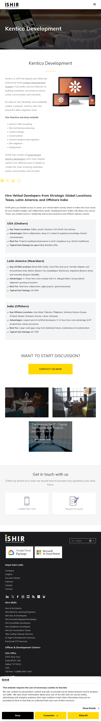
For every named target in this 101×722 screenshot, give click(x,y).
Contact (9, 589)
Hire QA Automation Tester (18, 630)
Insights (8, 574)
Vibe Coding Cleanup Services (19, 634)
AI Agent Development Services (20, 637)
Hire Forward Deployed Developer (20, 619)
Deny (17, 715)
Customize (49, 715)
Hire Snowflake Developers (18, 623)
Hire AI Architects (13, 608)
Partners (9, 581)
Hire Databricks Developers (17, 626)
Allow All (83, 715)
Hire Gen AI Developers (16, 615)
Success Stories (12, 578)
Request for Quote (74, 509)
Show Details (89, 708)
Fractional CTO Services (16, 641)
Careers (8, 585)
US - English (76, 541)
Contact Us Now (50, 369)
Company (9, 570)
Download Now (43, 439)
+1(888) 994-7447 (27, 509)
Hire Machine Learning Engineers (20, 612)
